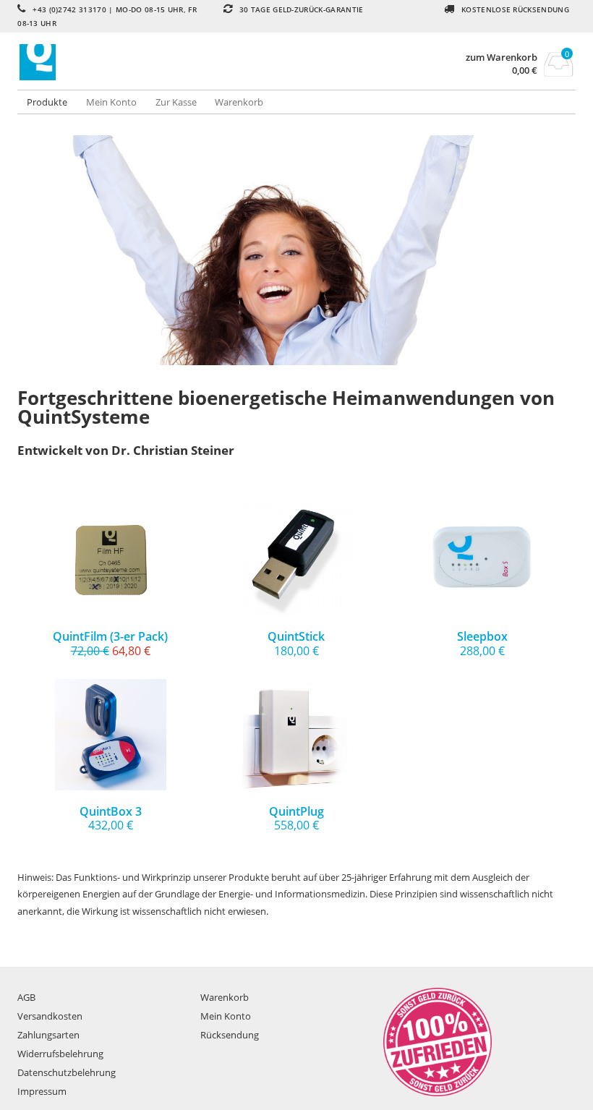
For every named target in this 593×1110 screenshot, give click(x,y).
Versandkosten (49, 1016)
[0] (559, 72)
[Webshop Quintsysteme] (156, 62)
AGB (26, 997)
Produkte (47, 101)
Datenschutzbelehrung (66, 1072)
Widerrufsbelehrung (60, 1053)
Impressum (42, 1091)
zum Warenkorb (501, 57)
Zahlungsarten (48, 1034)
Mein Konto (111, 101)
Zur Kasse (176, 101)
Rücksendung (229, 1034)
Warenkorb (239, 101)
